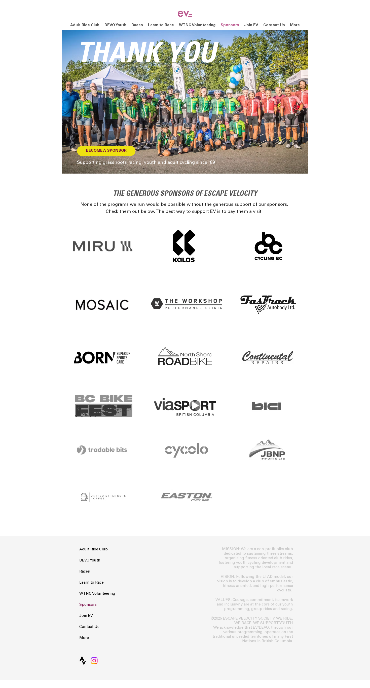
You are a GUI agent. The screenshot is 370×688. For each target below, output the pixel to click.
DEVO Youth (89, 560)
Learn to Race (91, 583)
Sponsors (88, 605)
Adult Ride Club (93, 549)
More (84, 638)
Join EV (86, 616)
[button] (137, 25)
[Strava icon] (82, 660)
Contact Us (89, 627)
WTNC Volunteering (97, 594)
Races (84, 572)
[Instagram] (94, 660)
